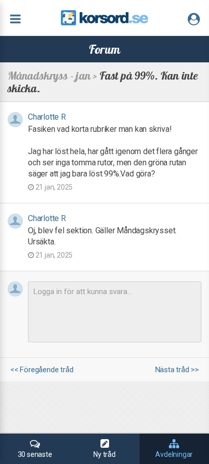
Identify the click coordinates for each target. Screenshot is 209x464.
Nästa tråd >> (177, 370)
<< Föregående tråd (41, 370)
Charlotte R (47, 117)
